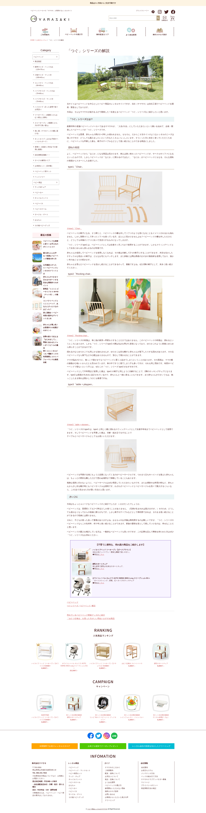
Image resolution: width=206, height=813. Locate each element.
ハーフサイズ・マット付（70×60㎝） (44, 100)
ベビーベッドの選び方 (113, 785)
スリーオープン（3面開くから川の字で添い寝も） (46, 124)
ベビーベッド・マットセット (79, 770)
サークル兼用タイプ (42, 160)
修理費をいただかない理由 (115, 788)
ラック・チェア (74, 776)
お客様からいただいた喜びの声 (116, 797)
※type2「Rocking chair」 (78, 336)
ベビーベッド (38, 57)
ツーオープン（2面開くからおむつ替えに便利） (46, 116)
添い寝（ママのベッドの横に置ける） (46, 132)
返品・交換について (112, 779)
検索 (158, 17)
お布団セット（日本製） (44, 166)
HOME (32, 40)
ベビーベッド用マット (43, 171)
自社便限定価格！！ (42, 155)
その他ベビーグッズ (42, 225)
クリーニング (110, 800)
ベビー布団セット (75, 773)
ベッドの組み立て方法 (149, 776)
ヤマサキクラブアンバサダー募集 (153, 779)
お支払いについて (111, 776)
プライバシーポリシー (149, 785)
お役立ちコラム (41, 40)
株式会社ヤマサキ (39, 763)
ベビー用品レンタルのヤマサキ (97, 809)
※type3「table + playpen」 (78, 425)
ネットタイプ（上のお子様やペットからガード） (46, 140)
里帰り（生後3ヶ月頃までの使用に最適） (46, 148)
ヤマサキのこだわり (112, 767)
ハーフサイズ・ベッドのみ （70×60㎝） (45, 92)
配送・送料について (112, 773)
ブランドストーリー (142, 10)
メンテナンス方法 (147, 773)
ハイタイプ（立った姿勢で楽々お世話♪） (46, 108)
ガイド (107, 763)
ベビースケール (40, 209)
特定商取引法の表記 (148, 788)
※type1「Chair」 (74, 228)
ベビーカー (39, 192)
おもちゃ (38, 220)
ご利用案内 (109, 770)
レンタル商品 (73, 763)
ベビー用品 (37, 182)
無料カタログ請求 (111, 791)
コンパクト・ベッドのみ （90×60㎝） (44, 84)
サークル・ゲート (41, 214)
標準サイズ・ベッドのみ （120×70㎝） (44, 68)
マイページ (145, 782)
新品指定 (38, 61)
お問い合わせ (110, 794)
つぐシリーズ (72, 606)
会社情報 (144, 763)
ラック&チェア (40, 187)
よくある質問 (110, 782)
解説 (93, 606)
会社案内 (144, 767)
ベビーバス (39, 203)
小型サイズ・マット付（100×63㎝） (43, 76)
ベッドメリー (40, 177)
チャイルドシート (41, 198)
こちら (101, 554)
